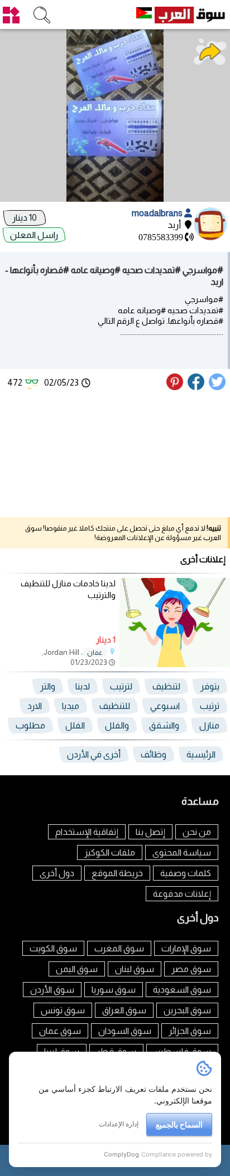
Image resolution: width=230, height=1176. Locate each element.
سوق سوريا (114, 989)
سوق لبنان (134, 969)
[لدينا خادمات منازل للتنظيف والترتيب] (174, 664)
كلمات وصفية (185, 873)
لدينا (82, 686)
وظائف (153, 754)
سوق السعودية (182, 989)
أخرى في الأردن (94, 754)
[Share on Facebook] (196, 387)
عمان (95, 653)
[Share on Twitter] (217, 387)
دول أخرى (57, 873)
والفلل (117, 725)
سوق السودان (124, 1031)
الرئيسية (200, 754)
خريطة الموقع (117, 873)
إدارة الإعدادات (118, 1124)
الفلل (75, 725)
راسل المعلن (34, 235)
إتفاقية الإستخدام (86, 832)
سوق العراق (124, 1010)
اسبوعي (165, 706)
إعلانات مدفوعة (182, 893)
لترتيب (121, 686)
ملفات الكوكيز (109, 852)
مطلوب (30, 725)
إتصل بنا (150, 832)
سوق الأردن (52, 989)
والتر (47, 686)
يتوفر (209, 686)
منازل (209, 725)
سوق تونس (63, 1010)
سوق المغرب (119, 948)
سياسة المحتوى (181, 852)
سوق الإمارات (186, 948)
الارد (34, 706)
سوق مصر (191, 969)
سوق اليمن (77, 969)
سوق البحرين (187, 1010)
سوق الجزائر (190, 1031)
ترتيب (209, 706)
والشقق (164, 725)
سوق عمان (60, 1031)
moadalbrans (158, 213)
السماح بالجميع (179, 1124)
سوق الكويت (53, 948)
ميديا (70, 706)
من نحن (197, 832)
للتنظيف (114, 706)
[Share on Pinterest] (176, 387)
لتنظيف (166, 686)
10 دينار (25, 217)
